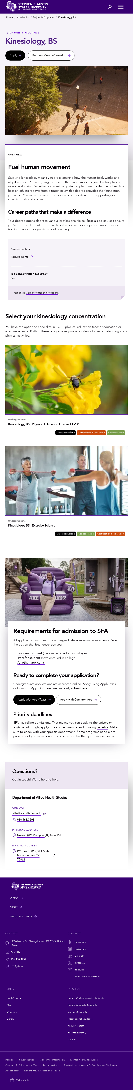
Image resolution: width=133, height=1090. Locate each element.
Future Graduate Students (82, 1005)
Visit (14, 907)
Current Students (77, 1011)
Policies (9, 1059)
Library (10, 1018)
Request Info (21, 916)
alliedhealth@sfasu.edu (26, 813)
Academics (23, 17)
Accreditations (51, 1065)
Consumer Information (52, 1059)
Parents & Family (77, 1032)
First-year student (29, 653)
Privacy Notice (26, 1059)
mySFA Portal (14, 998)
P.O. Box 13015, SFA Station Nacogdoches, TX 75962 (34, 855)
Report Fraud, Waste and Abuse (42, 1070)
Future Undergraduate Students (86, 998)
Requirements (19, 257)
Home (9, 17)
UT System (17, 966)
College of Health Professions (42, 293)
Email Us (15, 952)
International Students (80, 1018)
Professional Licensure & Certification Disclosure (90, 1065)
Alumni (72, 1039)
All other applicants (31, 662)
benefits (102, 727)
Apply (14, 898)
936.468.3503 (25, 820)
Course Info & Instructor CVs (21, 1065)
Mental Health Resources (84, 1059)
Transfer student (28, 658)
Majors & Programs (43, 17)
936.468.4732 (18, 959)
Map (9, 1005)
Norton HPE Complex (31, 835)
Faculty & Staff (76, 1025)
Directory (12, 1011)
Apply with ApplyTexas (32, 700)
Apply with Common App (76, 700)
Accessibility (12, 1070)
